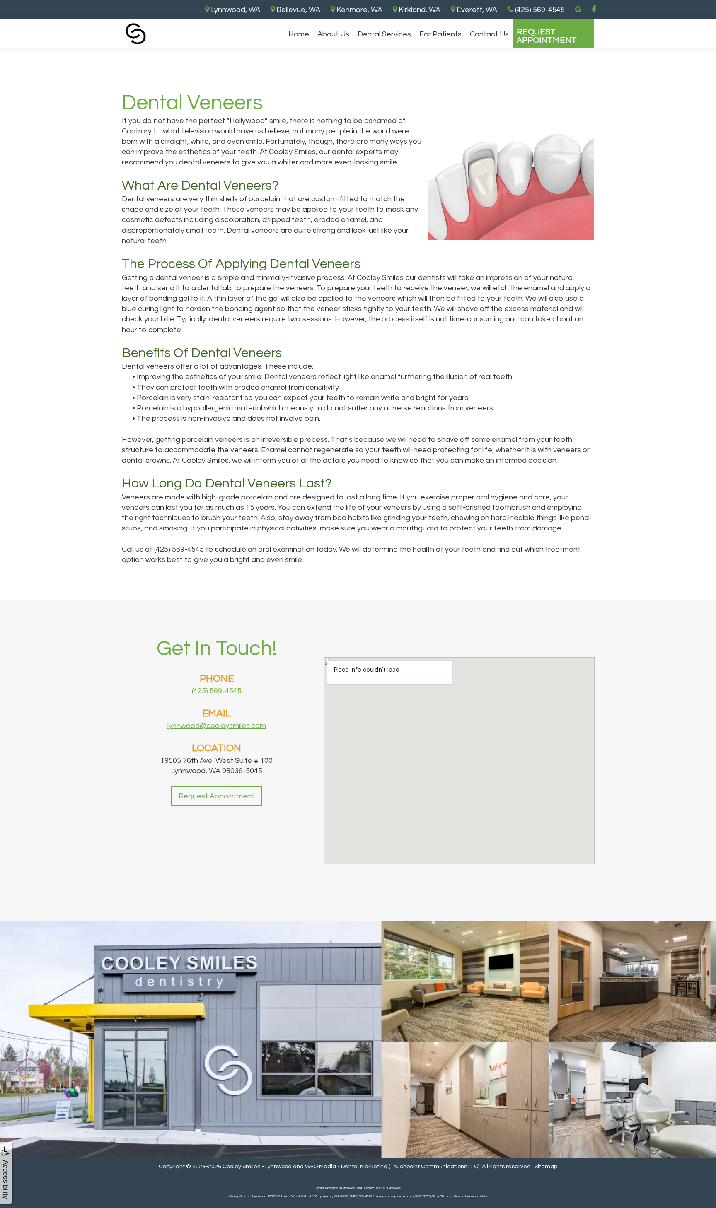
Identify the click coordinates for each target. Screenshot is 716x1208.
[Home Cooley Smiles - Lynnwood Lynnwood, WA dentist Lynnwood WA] (135, 34)
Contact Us (489, 34)
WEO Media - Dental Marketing (346, 1166)
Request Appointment (547, 36)
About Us (333, 34)
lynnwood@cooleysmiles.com (216, 726)
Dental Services (384, 34)
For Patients (440, 34)
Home (298, 34)
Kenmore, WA (358, 10)
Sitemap (546, 1166)
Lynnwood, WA (234, 10)
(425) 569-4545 (217, 691)
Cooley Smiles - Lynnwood (257, 1166)
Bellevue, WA (297, 10)
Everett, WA (476, 10)
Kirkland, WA (418, 10)
